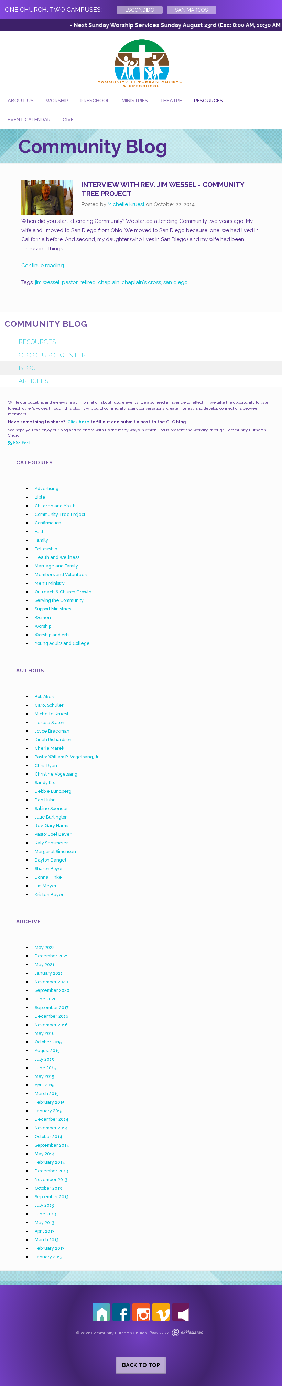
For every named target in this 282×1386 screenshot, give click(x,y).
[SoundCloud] (180, 1312)
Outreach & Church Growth (63, 591)
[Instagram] (141, 1312)
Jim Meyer (46, 885)
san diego (175, 282)
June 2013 (45, 1213)
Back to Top (141, 1365)
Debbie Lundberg (53, 791)
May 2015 (44, 1076)
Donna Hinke (48, 877)
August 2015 (47, 1050)
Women (43, 617)
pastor (69, 282)
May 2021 (44, 964)
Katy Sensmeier (51, 842)
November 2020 (51, 981)
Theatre (171, 101)
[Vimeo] (161, 1312)
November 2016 (51, 1024)
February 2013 (50, 1248)
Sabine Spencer (51, 808)
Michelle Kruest (126, 204)
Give (68, 119)
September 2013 (52, 1196)
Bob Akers (45, 696)
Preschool (95, 101)
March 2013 (47, 1239)
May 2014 (45, 1153)
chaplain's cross (141, 282)
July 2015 (44, 1059)
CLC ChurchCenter (52, 354)
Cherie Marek (49, 748)
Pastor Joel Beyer (53, 834)
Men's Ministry (50, 583)
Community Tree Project (60, 514)
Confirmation (48, 523)
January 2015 (48, 1110)
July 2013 (44, 1205)
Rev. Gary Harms (52, 825)
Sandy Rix (45, 782)
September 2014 (52, 1145)
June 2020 (46, 998)
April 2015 (44, 1084)
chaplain (108, 282)
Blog (27, 367)
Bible (40, 497)
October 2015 (48, 1041)
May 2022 (45, 947)
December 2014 (51, 1119)
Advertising (46, 488)
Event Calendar (29, 119)
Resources (208, 101)
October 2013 (48, 1188)
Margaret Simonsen (55, 851)
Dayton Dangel (50, 860)
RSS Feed (21, 443)
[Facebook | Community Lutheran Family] (121, 1312)
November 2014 (51, 1127)
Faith (40, 531)
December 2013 (51, 1170)
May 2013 (44, 1222)
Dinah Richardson (53, 739)
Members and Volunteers (61, 574)
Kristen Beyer (49, 894)
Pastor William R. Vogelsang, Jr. (67, 756)
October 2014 (48, 1136)
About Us (21, 101)
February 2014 (50, 1162)
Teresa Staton (49, 722)
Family (41, 540)
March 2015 (46, 1093)
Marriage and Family (56, 566)
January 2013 (49, 1256)
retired (88, 282)
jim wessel (47, 282)
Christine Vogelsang (56, 774)
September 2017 (52, 1007)
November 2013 (51, 1179)
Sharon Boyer (49, 868)
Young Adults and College (62, 643)
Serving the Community (59, 600)
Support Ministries (53, 608)
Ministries (135, 101)
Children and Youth (55, 505)
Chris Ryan (46, 765)
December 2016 (51, 1016)
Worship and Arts (52, 634)
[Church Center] (101, 1312)
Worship (57, 101)
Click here (78, 422)
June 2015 (45, 1067)
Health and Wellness (57, 557)
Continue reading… (43, 265)
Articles (33, 381)
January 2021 (49, 973)
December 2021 (51, 956)
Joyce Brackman (52, 731)
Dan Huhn (45, 799)
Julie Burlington (51, 817)
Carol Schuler (49, 705)
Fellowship (46, 548)
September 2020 (52, 990)
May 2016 (45, 1033)
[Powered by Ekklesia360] (187, 1332)
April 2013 (45, 1231)
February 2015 (49, 1102)
